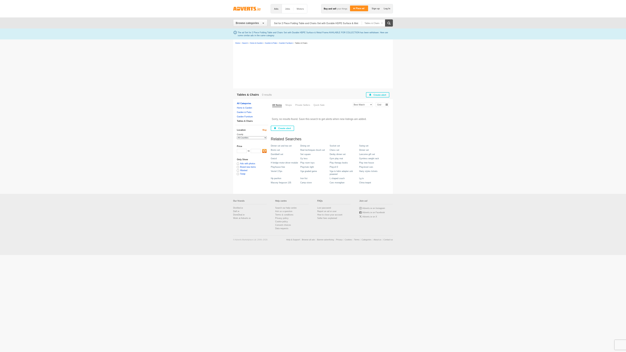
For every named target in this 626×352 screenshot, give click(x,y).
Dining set (305, 146)
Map (264, 130)
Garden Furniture (245, 116)
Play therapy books (339, 162)
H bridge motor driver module (284, 162)
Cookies (348, 240)
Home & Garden (244, 108)
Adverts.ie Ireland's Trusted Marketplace (250, 9)
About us (377, 240)
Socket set (335, 146)
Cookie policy (281, 221)
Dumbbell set (277, 154)
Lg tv (361, 178)
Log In (387, 8)
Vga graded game (308, 171)
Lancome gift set (367, 154)
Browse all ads (308, 240)
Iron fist (303, 178)
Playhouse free (278, 167)
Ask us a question (283, 211)
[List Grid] (381, 104)
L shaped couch (337, 178)
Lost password (324, 208)
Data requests (281, 228)
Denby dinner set (338, 154)
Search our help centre (286, 208)
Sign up (376, 8)
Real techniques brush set (312, 150)
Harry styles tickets (368, 171)
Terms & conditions (284, 214)
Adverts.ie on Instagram (373, 208)
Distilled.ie (238, 208)
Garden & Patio (244, 112)
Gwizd (274, 158)
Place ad (360, 8)
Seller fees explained (327, 218)
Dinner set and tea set (281, 146)
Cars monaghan (337, 182)
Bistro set (275, 150)
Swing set (363, 146)
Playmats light (307, 167)
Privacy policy (282, 218)
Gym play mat (336, 158)
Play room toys (307, 162)
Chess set (334, 150)
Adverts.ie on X (369, 216)
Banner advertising (325, 240)
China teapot (365, 182)
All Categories (244, 103)
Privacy (339, 240)
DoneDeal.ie (239, 214)
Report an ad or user (326, 211)
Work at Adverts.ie (242, 218)
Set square (305, 154)
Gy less (304, 158)
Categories (366, 240)
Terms (356, 240)
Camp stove (306, 182)
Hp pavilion (276, 178)
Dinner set (364, 150)
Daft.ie (236, 211)
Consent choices (283, 225)
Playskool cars (366, 167)
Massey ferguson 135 (281, 182)
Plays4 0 (334, 167)
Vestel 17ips (276, 171)
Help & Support (293, 240)
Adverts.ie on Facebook (373, 212)
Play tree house (366, 162)
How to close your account (329, 214)
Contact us (388, 240)
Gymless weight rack (369, 158)
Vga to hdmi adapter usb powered (341, 172)
